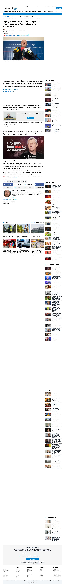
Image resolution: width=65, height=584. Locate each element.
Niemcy (13, 181)
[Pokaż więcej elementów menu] (61, 11)
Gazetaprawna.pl (6, 570)
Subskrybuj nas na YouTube (10, 35)
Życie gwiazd (29, 574)
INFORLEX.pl (37, 6)
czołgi (22, 181)
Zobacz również (30, 117)
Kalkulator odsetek (56, 574)
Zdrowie (17, 575)
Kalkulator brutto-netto (57, 575)
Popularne (32, 222)
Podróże (17, 576)
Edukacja (28, 571)
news (16, 18)
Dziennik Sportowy (30, 16)
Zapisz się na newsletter (23, 35)
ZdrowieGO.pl (48, 6)
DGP (42, 6)
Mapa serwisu (42, 580)
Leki (40, 571)
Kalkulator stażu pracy (56, 571)
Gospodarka (7, 13)
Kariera (21, 580)
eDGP (4, 571)
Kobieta (28, 569)
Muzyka (28, 576)
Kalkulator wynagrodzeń (57, 576)
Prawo (41, 569)
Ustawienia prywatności (51, 580)
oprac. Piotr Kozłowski (15, 29)
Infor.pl (4, 569)
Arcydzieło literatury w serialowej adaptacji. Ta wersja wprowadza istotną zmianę (9, 202)
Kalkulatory (55, 567)
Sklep (60, 6)
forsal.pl (31, 6)
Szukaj (59, 8)
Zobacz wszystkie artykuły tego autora (10, 199)
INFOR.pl (26, 6)
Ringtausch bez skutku (9, 91)
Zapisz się (32, 559)
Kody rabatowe (29, 570)
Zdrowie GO (16, 16)
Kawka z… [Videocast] (23, 16)
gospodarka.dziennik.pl (10, 18)
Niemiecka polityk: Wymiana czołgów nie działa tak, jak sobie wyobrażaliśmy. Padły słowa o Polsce (30, 114)
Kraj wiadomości (40, 222)
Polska (18, 181)
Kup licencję (15, 177)
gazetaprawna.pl (55, 6)
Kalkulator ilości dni (56, 570)
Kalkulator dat (55, 569)
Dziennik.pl (18, 567)
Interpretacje (5, 575)
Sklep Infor (5, 576)
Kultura (28, 577)
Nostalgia (11, 16)
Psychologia (41, 575)
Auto (17, 569)
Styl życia (41, 576)
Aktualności (14, 13)
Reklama (16, 580)
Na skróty (5, 567)
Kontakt (7, 580)
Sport (17, 574)
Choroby (41, 574)
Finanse (41, 570)
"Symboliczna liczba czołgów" (11, 89)
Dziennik (4, 18)
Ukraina (9, 181)
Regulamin (26, 580)
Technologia (18, 570)
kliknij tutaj (38, 563)
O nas (12, 580)
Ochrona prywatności (34, 580)
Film (28, 575)
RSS (58, 580)
